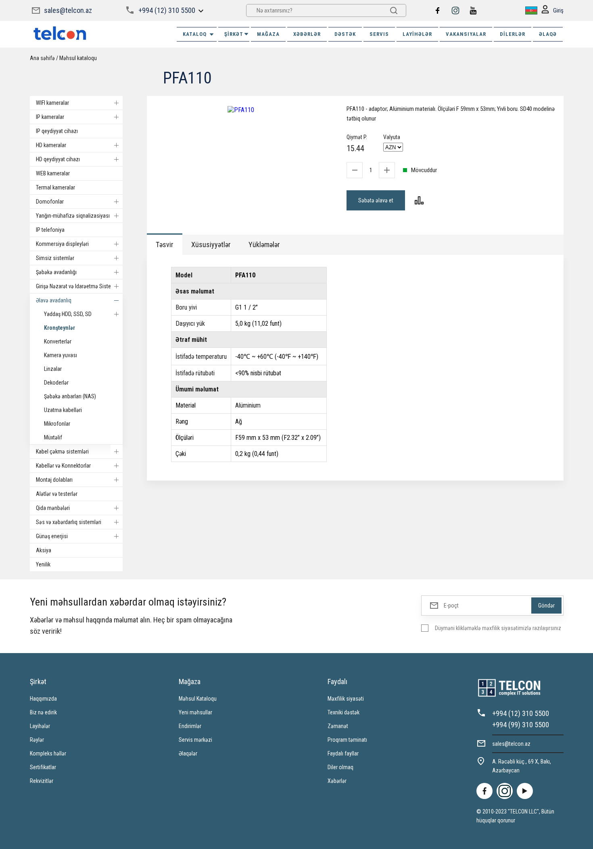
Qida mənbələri (53, 508)
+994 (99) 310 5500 (520, 724)
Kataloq (195, 34)
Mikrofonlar (57, 423)
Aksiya (43, 550)
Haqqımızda (43, 698)
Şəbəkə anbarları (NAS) (70, 396)
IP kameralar (50, 117)
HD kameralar (51, 145)
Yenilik (43, 564)
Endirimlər (190, 726)
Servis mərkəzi (195, 740)
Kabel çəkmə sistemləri (62, 451)
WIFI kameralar (52, 103)
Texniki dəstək (343, 712)
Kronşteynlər (59, 328)
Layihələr (417, 34)
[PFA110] (241, 110)
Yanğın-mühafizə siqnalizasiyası (73, 215)
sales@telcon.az (68, 10)
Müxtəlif (53, 437)
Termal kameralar (55, 187)
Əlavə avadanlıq (53, 300)
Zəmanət (338, 726)
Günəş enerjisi (52, 536)
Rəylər (37, 740)
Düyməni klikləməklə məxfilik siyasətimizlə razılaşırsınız (498, 628)
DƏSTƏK (345, 34)
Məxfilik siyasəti (346, 698)
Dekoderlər (56, 382)
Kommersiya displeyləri (62, 244)
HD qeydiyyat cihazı (58, 159)
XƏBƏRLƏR (307, 34)
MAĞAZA (268, 34)
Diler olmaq (340, 767)
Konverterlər (57, 341)
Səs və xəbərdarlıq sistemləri (68, 522)
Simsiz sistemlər (55, 258)
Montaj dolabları (54, 480)
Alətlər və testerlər (56, 494)
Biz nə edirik (43, 712)
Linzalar (53, 369)
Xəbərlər (337, 781)
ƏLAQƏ (548, 34)
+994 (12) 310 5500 (166, 10)
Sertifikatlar (43, 767)
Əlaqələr (188, 753)
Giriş (558, 10)
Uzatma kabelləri (63, 410)
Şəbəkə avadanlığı (56, 272)
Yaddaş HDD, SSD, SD (68, 314)
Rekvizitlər (41, 781)
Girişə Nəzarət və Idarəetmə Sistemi (76, 286)
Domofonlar (50, 201)
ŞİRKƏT (233, 34)
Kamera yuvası (60, 355)
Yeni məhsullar (195, 712)
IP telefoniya (50, 230)
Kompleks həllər (48, 753)
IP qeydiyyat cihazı (57, 131)
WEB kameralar (53, 173)
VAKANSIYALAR (466, 34)
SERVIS (379, 34)
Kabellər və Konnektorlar (63, 465)
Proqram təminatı (347, 740)
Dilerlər (512, 34)
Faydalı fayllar (343, 753)
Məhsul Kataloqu (198, 698)
